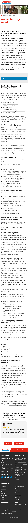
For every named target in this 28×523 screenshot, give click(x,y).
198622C (24, 472)
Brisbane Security (8, 15)
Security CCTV (4, 502)
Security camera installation (10, 104)
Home (3, 15)
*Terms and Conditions (6, 513)
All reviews (8, 443)
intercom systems (8, 45)
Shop (16, 502)
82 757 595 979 (22, 461)
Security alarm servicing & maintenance (14, 111)
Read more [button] (5, 436)
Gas (2, 491)
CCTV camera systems (20, 43)
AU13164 (17, 479)
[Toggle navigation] (26, 2)
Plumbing (3, 486)
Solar (2, 499)
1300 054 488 (5, 64)
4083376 (17, 475)
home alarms (9, 43)
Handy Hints (18, 495)
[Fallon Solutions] (6, 2)
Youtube (8, 477)
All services (5, 78)
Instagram (5, 477)
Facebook (2, 477)
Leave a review (19, 443)
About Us (17, 497)
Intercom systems (7, 107)
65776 (20, 467)
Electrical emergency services (9, 337)
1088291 (25, 463)
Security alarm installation (10, 102)
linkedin (11, 477)
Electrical (3, 493)
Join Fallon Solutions (20, 504)
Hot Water (3, 488)
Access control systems (9, 109)
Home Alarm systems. (19, 59)
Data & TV (17, 490)
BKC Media (16, 517)
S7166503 (17, 470)
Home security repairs (9, 105)
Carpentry (17, 492)
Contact (17, 499)
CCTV (8, 59)
